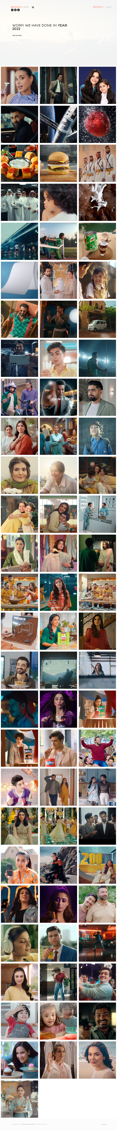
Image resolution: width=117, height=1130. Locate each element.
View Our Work (17, 35)
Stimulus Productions (28, 1124)
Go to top (103, 1124)
